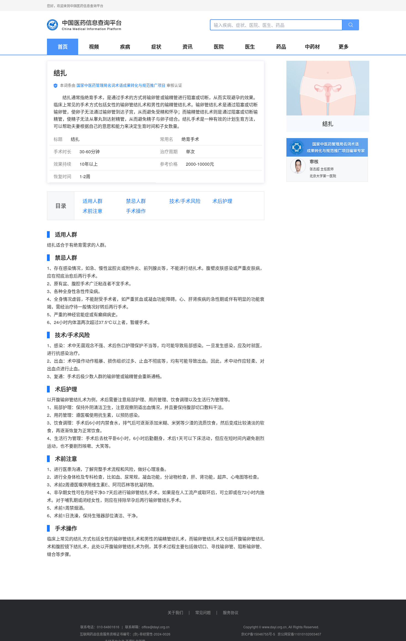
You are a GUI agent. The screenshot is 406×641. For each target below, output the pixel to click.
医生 (250, 46)
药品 (281, 46)
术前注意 (92, 210)
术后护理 (222, 200)
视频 (94, 46)
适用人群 (92, 200)
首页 (63, 46)
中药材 (312, 46)
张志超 (315, 169)
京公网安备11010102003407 (299, 634)
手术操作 (136, 210)
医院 (219, 46)
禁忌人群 (136, 200)
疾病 (125, 46)
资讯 (188, 46)
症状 (156, 46)
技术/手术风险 (185, 200)
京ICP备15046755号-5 (258, 634)
